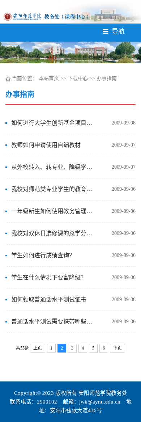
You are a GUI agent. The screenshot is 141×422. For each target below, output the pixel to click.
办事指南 (107, 78)
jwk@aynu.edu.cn (99, 402)
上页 (37, 348)
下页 (117, 348)
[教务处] (46, 16)
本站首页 (49, 78)
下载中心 (78, 78)
